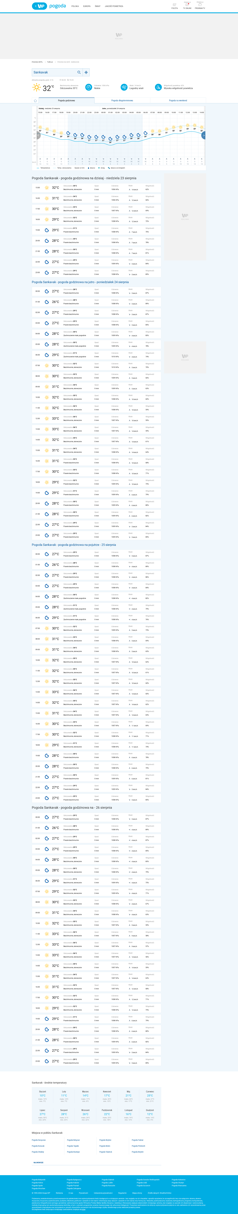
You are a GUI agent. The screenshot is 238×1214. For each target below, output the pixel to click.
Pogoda (58, 6)
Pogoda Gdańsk (108, 1180)
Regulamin (122, 1193)
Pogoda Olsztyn (178, 1183)
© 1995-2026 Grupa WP (41, 1193)
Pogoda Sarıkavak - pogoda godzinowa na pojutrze (65, 545)
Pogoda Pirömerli (138, 1146)
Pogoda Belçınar (73, 1140)
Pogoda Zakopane (74, 1188)
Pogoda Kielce (37, 1183)
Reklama (59, 1193)
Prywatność (83, 1193)
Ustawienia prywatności (103, 1193)
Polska (75, 6)
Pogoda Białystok (38, 1180)
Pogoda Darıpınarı (39, 1140)
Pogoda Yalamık (105, 1152)
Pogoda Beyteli (137, 1152)
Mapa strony (137, 1193)
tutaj (83, 1209)
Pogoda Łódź (142, 1183)
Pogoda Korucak (38, 1146)
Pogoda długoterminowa (122, 100)
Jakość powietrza (114, 6)
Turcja (50, 62)
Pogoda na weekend (178, 100)
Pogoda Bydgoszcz (74, 1180)
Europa (86, 6)
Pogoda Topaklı (73, 1146)
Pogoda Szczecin (143, 1186)
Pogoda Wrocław (38, 1188)
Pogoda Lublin (107, 1183)
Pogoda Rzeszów (108, 1186)
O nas (71, 1193)
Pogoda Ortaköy (38, 1152)
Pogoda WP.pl (37, 62)
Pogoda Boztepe (73, 1152)
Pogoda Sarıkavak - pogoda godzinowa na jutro (63, 282)
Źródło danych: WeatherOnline (159, 1193)
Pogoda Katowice (178, 1180)
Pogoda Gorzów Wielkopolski (148, 1180)
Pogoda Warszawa (179, 1186)
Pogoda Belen (104, 1146)
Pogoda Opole (37, 1186)
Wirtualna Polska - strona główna (39, 6)
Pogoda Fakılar (137, 1140)
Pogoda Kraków (73, 1183)
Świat (97, 6)
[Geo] (86, 72)
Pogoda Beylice (105, 1140)
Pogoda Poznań (73, 1186)
